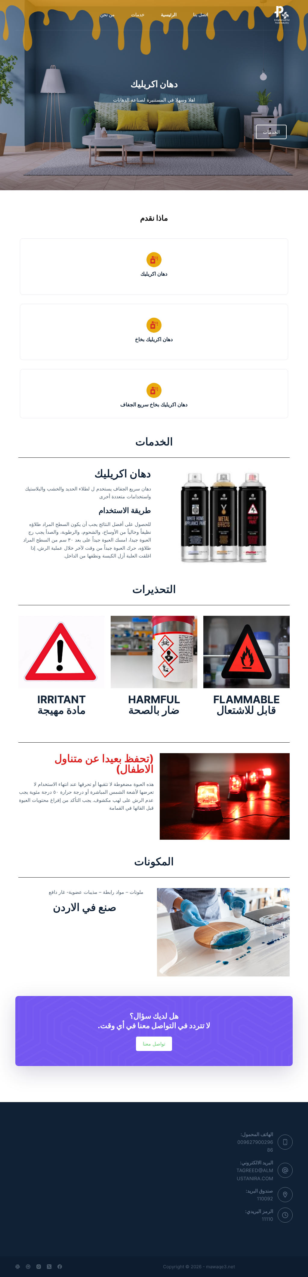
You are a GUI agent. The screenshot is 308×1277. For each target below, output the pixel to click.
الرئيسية (169, 14)
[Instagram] (38, 1266)
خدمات (137, 14)
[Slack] (17, 1266)
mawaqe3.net (220, 1266)
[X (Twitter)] (49, 1266)
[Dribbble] (28, 1266)
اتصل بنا (200, 14)
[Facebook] (59, 1266)
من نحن (107, 14)
